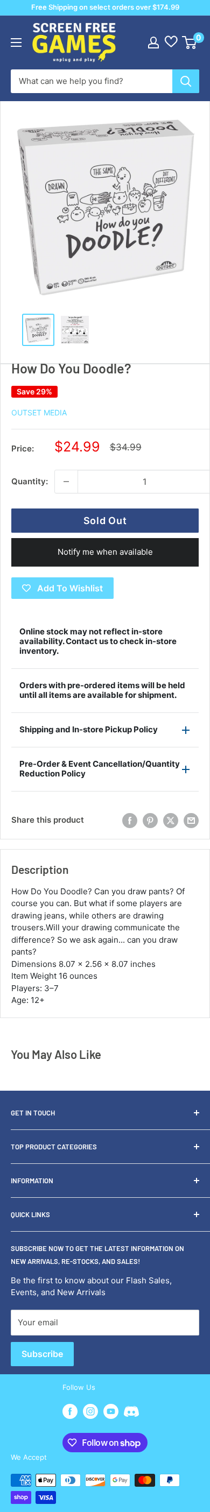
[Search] (185, 81)
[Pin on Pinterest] (150, 820)
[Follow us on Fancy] (131, 1413)
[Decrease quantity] (66, 481)
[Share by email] (191, 820)
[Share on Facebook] (129, 820)
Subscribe (42, 1353)
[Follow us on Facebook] (70, 1411)
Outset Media (39, 412)
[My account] (153, 42)
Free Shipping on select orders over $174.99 (105, 7)
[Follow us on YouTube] (110, 1411)
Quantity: (29, 481)
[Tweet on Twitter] (170, 820)
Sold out (105, 520)
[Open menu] (16, 42)
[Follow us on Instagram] (90, 1411)
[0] (190, 42)
